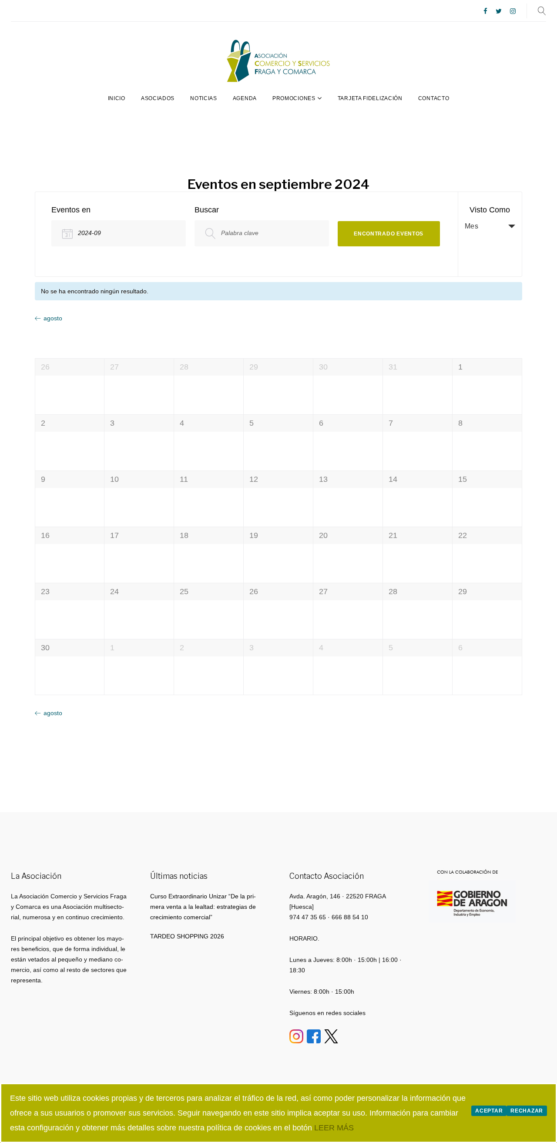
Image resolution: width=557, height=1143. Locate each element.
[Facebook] (485, 12)
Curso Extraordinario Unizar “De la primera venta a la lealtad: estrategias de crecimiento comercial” (203, 907)
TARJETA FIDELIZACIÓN (370, 98)
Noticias (203, 98)
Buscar (207, 210)
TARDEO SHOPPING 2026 (187, 936)
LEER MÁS (334, 1127)
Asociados (157, 98)
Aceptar (489, 1111)
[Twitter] (499, 12)
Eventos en (71, 210)
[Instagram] (513, 12)
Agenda (245, 98)
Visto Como (490, 210)
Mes (472, 226)
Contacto (434, 98)
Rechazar (526, 1111)
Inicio (116, 98)
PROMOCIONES (293, 98)
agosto (53, 318)
